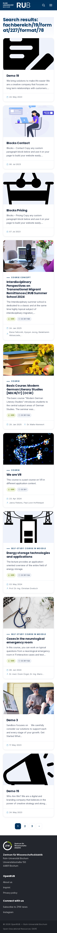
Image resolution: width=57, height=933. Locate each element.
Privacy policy (10, 892)
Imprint (6, 887)
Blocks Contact (18, 143)
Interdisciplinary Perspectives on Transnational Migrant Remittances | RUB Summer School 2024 (27, 289)
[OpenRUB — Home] (16, 5)
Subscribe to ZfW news (15, 907)
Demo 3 (12, 720)
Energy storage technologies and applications (28, 555)
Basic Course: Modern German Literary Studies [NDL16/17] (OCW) (25, 389)
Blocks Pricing (17, 210)
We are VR (14, 475)
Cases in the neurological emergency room (26, 641)
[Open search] (43, 5)
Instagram (8, 912)
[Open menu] (51, 5)
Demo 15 (13, 791)
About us (7, 882)
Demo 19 (13, 76)
